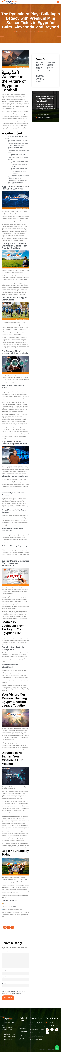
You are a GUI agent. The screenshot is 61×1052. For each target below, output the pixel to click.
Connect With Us (12, 184)
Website (4, 983)
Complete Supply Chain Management (17, 180)
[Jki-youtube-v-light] (47, 1032)
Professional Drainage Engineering (20, 175)
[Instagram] (47, 1029)
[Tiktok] (56, 1029)
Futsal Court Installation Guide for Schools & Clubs (51, 66)
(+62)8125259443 (12, 906)
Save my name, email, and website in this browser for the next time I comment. (13, 992)
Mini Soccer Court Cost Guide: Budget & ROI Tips (39, 66)
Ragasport (4, 283)
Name (4, 971)
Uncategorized (43, 31)
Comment (5, 952)
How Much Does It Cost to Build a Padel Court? (40, 77)
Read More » (38, 70)
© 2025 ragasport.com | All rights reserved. (49, 1049)
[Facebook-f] (51, 1029)
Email (4, 977)
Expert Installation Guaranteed (15, 182)
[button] (58, 2)
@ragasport (12, 903)
